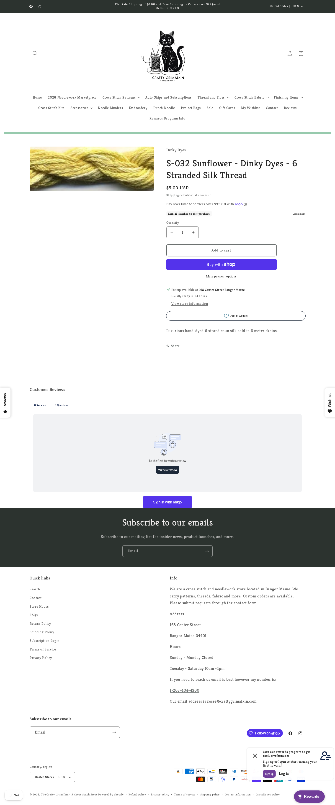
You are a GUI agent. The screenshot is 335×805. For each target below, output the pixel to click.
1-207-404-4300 (184, 690)
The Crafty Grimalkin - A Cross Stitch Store (69, 794)
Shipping (172, 195)
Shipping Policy (42, 632)
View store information (189, 303)
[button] (35, 53)
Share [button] (175, 345)
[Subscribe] (206, 551)
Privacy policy (160, 794)
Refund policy (137, 794)
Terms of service (184, 794)
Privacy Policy (41, 657)
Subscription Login (44, 640)
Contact (36, 598)
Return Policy (40, 623)
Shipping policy (210, 794)
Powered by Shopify (111, 794)
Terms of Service (43, 649)
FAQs (34, 615)
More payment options (221, 276)
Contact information (238, 794)
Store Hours (39, 606)
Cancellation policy (268, 794)
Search (35, 589)
